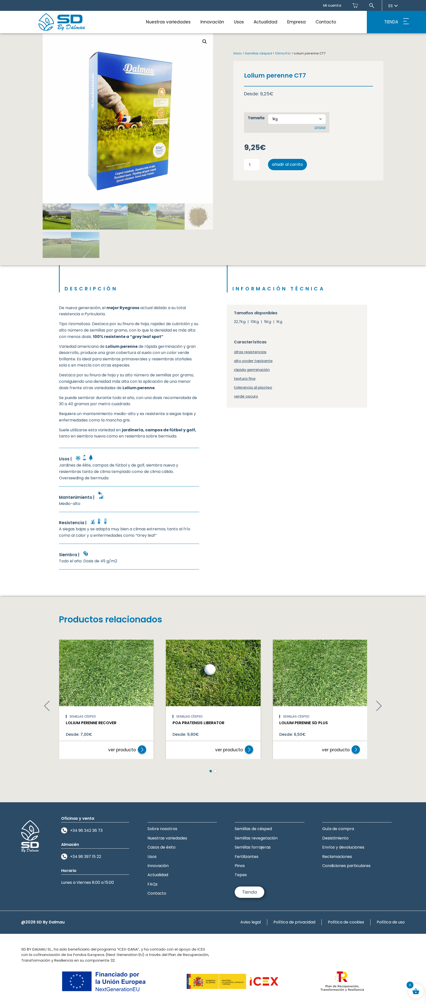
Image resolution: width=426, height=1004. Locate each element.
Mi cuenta (332, 5)
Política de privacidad (294, 922)
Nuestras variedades (168, 22)
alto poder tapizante (253, 360)
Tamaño (256, 117)
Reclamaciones (337, 856)
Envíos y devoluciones (343, 847)
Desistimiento (335, 838)
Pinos (240, 866)
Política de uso (391, 922)
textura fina (244, 378)
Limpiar (320, 127)
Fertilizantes (246, 856)
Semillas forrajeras (253, 847)
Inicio (237, 53)
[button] (204, 41)
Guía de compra (338, 829)
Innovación (212, 22)
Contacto (326, 22)
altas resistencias (250, 351)
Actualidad (265, 22)
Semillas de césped (253, 829)
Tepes (241, 875)
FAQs (152, 884)
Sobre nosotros (162, 829)
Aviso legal (250, 922)
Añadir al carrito (287, 164)
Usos (239, 22)
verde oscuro (246, 396)
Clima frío (283, 53)
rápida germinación (252, 369)
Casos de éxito (161, 847)
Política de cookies (346, 922)
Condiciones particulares (346, 866)
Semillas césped (258, 53)
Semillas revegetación (256, 838)
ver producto (122, 750)
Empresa (296, 22)
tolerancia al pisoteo (253, 387)
